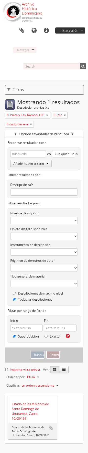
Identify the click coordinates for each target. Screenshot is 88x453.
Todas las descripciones (34, 299)
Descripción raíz (21, 185)
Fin (46, 320)
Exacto (54, 336)
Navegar (23, 50)
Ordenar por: (15, 377)
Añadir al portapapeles (50, 427)
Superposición (28, 336)
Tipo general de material (27, 276)
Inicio (14, 320)
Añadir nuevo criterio (28, 163)
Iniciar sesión (68, 30)
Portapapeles (22, 31)
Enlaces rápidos (46, 31)
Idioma (34, 31)
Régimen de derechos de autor (32, 260)
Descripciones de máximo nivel (40, 293)
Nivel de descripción (24, 213)
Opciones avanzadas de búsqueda (44, 134)
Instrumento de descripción (30, 245)
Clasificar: (13, 385)
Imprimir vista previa (24, 369)
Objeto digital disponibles (28, 229)
